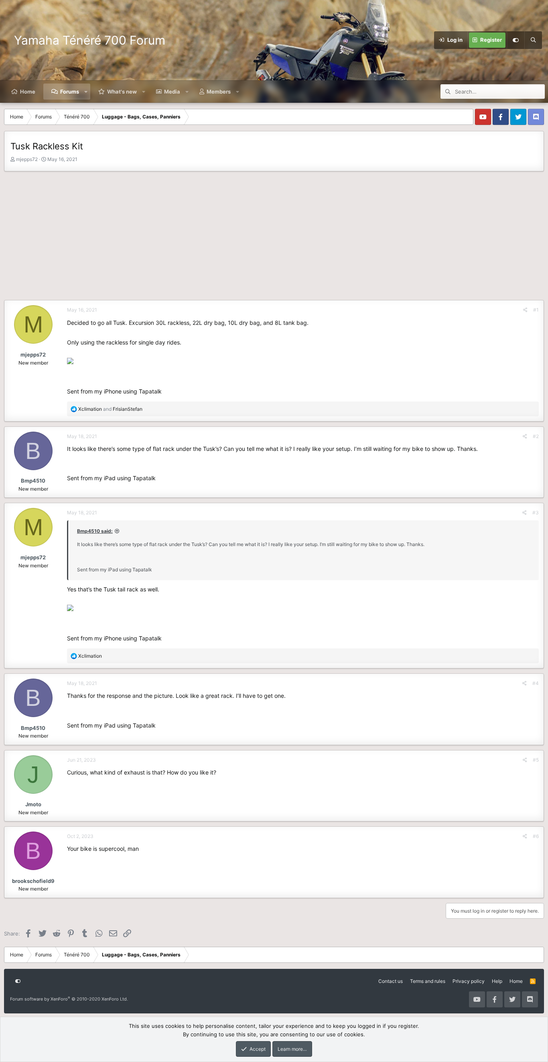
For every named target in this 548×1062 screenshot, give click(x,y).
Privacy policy (469, 981)
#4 (535, 683)
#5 (536, 760)
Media (172, 91)
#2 (536, 436)
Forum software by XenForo (69, 999)
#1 (536, 310)
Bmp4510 (33, 480)
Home (27, 91)
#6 (536, 836)
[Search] (533, 40)
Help (497, 981)
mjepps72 (27, 159)
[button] (86, 92)
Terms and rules (427, 981)
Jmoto (33, 804)
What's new (122, 91)
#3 (535, 513)
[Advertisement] (274, 237)
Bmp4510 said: (95, 531)
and (110, 409)
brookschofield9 (33, 881)
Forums (69, 91)
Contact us (390, 981)
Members (219, 91)
